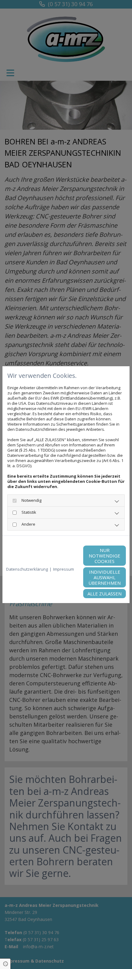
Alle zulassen (104, 594)
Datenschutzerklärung (27, 569)
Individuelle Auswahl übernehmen (104, 577)
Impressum (63, 569)
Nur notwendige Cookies (104, 555)
